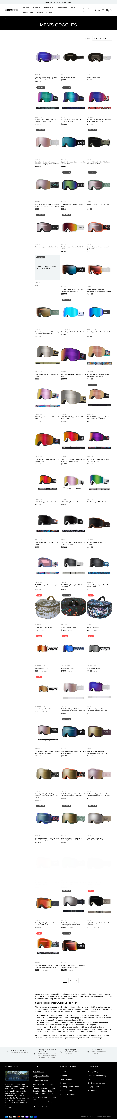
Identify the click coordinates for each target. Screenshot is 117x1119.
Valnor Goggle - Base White (43, 709)
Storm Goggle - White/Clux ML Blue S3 (72, 332)
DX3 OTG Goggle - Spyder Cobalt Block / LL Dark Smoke (99, 585)
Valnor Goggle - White (41, 668)
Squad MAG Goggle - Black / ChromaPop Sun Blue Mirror (73, 163)
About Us (63, 1072)
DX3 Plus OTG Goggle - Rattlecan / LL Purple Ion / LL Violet (98, 460)
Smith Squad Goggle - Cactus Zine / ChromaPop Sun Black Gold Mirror (71, 839)
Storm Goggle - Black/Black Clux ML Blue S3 (99, 332)
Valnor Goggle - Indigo (67, 668)
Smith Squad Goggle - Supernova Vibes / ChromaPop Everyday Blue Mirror (47, 839)
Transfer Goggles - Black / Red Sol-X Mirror (47, 268)
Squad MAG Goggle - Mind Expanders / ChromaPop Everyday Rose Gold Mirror (47, 205)
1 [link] (65, 980)
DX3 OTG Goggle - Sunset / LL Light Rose (46, 585)
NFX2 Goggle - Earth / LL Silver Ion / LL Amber (47, 375)
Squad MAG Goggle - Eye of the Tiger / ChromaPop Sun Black (98, 163)
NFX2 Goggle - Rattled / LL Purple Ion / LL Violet (73, 375)
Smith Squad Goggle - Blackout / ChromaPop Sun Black (96, 883)
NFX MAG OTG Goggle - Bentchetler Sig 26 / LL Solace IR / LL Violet (99, 120)
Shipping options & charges (70, 1087)
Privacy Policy (65, 1083)
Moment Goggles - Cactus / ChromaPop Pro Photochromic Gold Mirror (47, 332)
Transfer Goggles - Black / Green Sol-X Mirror (72, 205)
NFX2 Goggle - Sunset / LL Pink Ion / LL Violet (47, 417)
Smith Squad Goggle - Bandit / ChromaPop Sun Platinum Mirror (96, 839)
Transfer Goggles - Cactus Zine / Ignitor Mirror (98, 205)
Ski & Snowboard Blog (96, 1083)
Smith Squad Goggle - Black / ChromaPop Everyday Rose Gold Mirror (47, 752)
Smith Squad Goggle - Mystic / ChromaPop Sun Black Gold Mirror (97, 752)
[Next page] (82, 980)
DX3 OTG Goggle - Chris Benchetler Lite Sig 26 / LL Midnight (73, 543)
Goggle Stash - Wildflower (68, 627)
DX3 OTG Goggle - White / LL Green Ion (99, 502)
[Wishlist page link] (103, 10)
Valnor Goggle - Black (93, 668)
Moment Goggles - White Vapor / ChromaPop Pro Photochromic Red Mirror (99, 290)
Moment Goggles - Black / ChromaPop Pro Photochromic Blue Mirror (72, 290)
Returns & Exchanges (68, 1094)
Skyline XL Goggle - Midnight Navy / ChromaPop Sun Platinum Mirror (71, 924)
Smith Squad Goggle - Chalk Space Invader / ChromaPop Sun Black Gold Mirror (46, 795)
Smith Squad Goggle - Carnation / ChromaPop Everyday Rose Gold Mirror (98, 794)
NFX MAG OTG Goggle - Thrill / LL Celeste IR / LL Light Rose (45, 120)
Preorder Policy (66, 1090)
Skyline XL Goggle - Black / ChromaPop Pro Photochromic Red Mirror (73, 966)
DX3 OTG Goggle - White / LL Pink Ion (72, 502)
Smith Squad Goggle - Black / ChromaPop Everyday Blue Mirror (73, 752)
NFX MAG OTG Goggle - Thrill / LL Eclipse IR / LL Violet (71, 120)
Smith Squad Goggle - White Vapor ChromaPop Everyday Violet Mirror (97, 709)
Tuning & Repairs (94, 1072)
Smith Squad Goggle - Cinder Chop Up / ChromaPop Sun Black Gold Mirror (73, 794)
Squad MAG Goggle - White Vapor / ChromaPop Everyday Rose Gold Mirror (47, 163)
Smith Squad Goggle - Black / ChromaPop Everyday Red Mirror (47, 883)
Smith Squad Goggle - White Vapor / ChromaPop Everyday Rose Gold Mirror (73, 709)
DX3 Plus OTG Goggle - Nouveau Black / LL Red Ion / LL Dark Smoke (73, 460)
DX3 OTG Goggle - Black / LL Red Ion (46, 502)
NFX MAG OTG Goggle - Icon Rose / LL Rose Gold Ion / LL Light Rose (98, 417)
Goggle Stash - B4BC (93, 627)
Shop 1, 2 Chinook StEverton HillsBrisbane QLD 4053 (41, 1078)
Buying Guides (93, 1087)
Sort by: (88, 38)
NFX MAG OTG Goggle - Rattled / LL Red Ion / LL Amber (47, 460)
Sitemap (63, 1075)
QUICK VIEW (47, 68)
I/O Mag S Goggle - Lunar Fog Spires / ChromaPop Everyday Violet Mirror (46, 78)
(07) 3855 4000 (38, 1071)
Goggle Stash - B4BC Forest (43, 627)
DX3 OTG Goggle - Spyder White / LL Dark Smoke (72, 585)
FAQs (90, 1079)
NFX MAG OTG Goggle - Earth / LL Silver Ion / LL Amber (73, 417)
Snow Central (96, 1116)
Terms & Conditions (67, 1079)
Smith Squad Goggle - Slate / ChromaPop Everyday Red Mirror (47, 924)
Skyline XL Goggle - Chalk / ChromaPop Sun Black (98, 924)
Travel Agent (93, 1090)
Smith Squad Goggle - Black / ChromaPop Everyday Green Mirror (73, 883)
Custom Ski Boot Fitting (97, 1075)
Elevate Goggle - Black (68, 77)
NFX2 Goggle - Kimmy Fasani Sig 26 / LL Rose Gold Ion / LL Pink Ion (99, 375)
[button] (27, 8)
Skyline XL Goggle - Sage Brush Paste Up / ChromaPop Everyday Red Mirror (47, 966)
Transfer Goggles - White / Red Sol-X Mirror (72, 248)
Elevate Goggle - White (93, 77)
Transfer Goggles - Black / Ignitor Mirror (47, 247)
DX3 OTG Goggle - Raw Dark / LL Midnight (97, 543)
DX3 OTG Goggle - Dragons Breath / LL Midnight (47, 543)
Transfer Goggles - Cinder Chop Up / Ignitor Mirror (97, 248)
